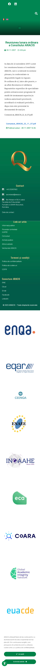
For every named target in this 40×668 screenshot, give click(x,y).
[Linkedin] (15, 4)
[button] (19, 28)
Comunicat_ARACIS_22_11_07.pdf (21, 124)
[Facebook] (9, 4)
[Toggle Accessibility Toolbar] (4, 663)
